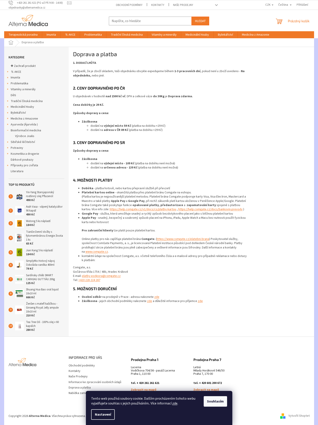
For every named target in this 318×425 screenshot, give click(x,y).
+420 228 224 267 (89, 280)
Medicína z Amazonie (24, 118)
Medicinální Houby (22, 107)
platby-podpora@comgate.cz (101, 276)
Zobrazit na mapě (143, 390)
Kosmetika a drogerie (25, 154)
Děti (13, 95)
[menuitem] (23, 34)
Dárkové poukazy (22, 160)
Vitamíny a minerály (23, 89)
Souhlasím (215, 401)
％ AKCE (16, 72)
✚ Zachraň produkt (23, 66)
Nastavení (103, 414)
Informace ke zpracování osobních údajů (95, 382)
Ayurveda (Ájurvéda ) (24, 124)
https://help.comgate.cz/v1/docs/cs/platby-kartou (143, 209)
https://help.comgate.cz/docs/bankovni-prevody (210, 209)
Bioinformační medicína (26, 130)
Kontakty (157, 5)
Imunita (15, 77)
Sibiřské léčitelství (23, 142)
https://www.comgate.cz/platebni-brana (183, 239)
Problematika (19, 83)
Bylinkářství (18, 113)
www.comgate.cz (96, 252)
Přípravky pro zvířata (24, 165)
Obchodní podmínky (129, 5)
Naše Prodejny (183, 5)
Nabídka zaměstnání (82, 393)
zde (174, 403)
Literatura (17, 171)
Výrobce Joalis (24, 136)
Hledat (200, 21)
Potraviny (17, 148)
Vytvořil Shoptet (299, 416)
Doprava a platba (80, 387)
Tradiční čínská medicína (27, 101)
